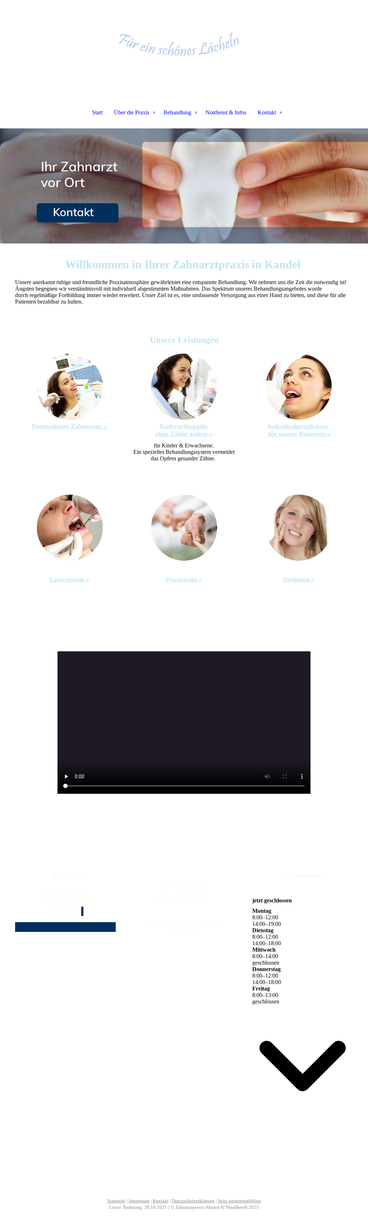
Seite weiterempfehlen (239, 1200)
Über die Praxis (131, 112)
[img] (184, 36)
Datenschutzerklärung (193, 1200)
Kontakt (267, 112)
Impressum (139, 1200)
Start (97, 112)
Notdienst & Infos (226, 112)
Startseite (116, 1200)
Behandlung (177, 112)
